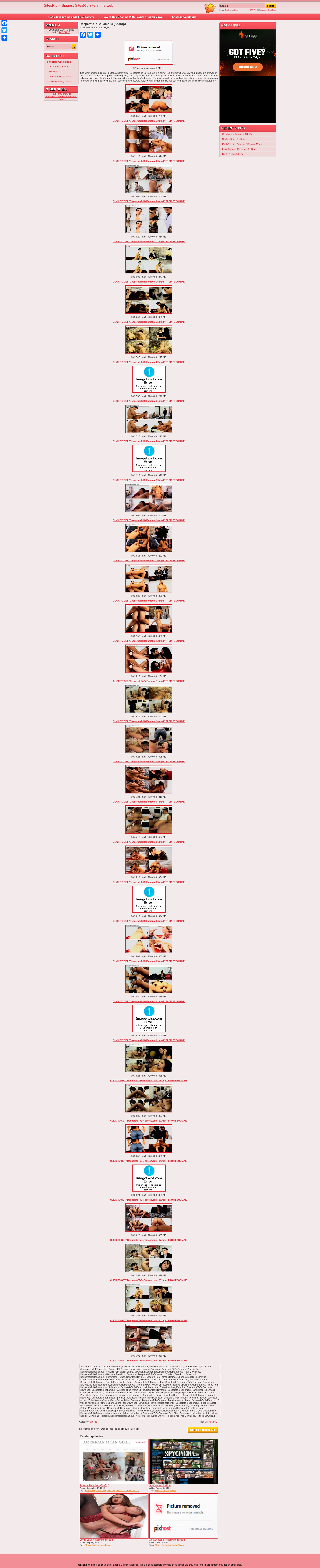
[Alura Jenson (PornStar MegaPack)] (183, 1516)
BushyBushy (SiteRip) (233, 154)
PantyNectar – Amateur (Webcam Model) (242, 144)
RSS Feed (254, 10)
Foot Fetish (121, 1490)
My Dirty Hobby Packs (60, 81)
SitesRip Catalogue (184, 16)
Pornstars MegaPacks (60, 76)
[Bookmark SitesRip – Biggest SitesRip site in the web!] (210, 12)
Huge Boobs (105, 1545)
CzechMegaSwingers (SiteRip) (237, 134)
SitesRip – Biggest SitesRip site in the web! (79, 5)
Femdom (111, 1490)
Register (228, 10)
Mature (181, 1545)
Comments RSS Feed (267, 10)
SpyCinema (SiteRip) (160, 1485)
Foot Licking (132, 1490)
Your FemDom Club (61, 94)
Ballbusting (90, 1490)
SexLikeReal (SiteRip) (233, 139)
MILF (215, 1422)
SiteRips (53, 71)
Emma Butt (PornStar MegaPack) (96, 1540)
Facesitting (101, 1490)
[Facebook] (4, 23)
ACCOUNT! (64, 32)
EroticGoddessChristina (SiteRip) (239, 149)
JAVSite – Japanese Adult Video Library (61, 97)
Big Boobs (166, 1545)
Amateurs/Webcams (59, 66)
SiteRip (93, 1422)
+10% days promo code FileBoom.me (71, 16)
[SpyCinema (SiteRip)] (183, 1461)
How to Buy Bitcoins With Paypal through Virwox (133, 16)
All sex (208, 1422)
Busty (174, 1545)
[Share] (4, 37)
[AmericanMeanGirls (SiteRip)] (114, 1461)
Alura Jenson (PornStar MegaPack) (167, 1540)
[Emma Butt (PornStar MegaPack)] (114, 1516)
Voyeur (173, 1490)
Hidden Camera (162, 1490)
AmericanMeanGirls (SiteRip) (94, 1485)
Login (236, 10)
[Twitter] (4, 30)
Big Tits (95, 1545)
